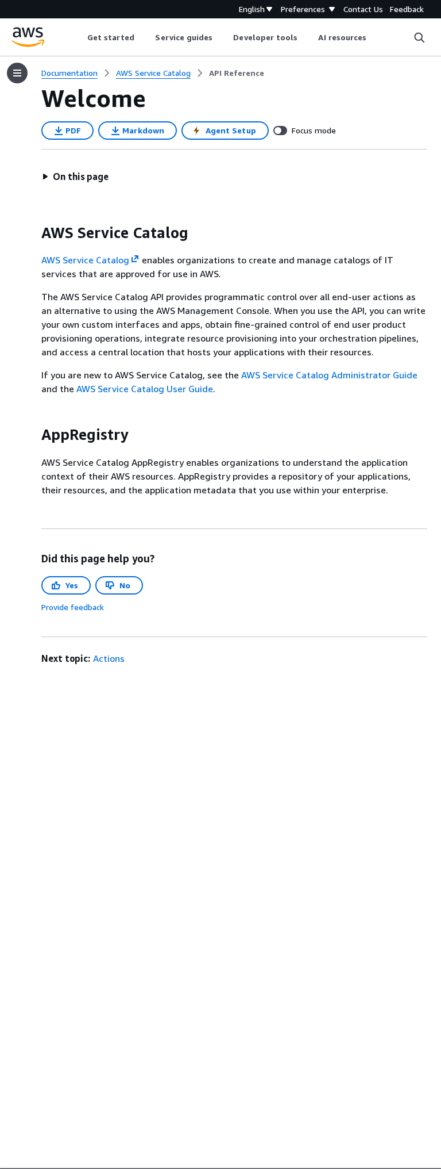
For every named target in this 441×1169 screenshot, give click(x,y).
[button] (75, 176)
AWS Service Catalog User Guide (144, 388)
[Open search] (419, 37)
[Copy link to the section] (32, 233)
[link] (236, 73)
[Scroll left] (78, 37)
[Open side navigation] (17, 73)
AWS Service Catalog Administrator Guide (329, 375)
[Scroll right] (375, 37)
